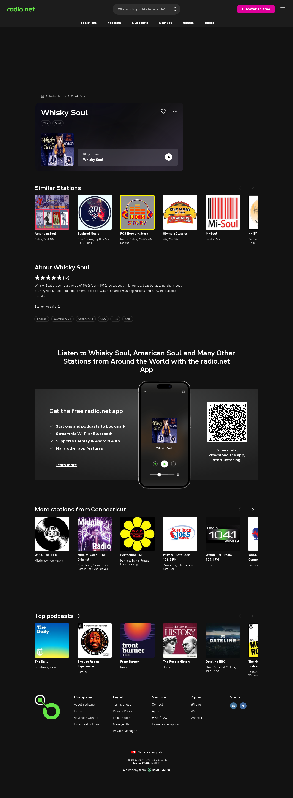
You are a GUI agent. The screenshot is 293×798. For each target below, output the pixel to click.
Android (196, 717)
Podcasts (114, 22)
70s (45, 123)
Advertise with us (86, 717)
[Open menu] (283, 9)
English (41, 319)
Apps (155, 711)
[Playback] (168, 157)
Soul (58, 123)
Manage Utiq (122, 724)
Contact (157, 704)
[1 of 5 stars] (37, 277)
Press (78, 711)
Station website (45, 306)
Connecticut (85, 319)
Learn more (66, 464)
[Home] (42, 96)
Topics (209, 22)
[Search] (175, 9)
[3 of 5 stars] (48, 277)
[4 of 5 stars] (54, 277)
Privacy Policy (122, 711)
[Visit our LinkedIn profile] (233, 705)
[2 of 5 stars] (43, 277)
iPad (194, 711)
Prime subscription (165, 724)
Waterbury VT (62, 319)
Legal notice (121, 717)
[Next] (252, 186)
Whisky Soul (93, 160)
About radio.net (85, 704)
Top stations (88, 22)
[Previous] (239, 186)
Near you (165, 22)
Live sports (140, 22)
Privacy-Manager (125, 731)
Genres (188, 22)
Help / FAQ (159, 717)
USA (103, 319)
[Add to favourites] (163, 111)
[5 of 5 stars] (59, 277)
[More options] (175, 111)
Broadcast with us (87, 724)
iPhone (196, 704)
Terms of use (122, 704)
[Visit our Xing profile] (243, 705)
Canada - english (149, 752)
